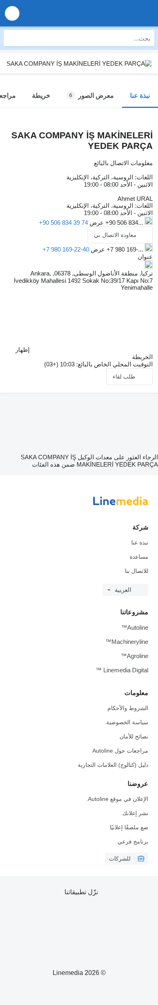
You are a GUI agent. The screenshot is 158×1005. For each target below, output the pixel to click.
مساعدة (139, 556)
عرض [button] (96, 222)
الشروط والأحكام (127, 708)
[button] (12, 13)
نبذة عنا (139, 542)
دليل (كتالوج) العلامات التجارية (113, 765)
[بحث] (12, 38)
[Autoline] (105, 13)
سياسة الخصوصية (127, 722)
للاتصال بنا (136, 571)
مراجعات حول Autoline (120, 750)
